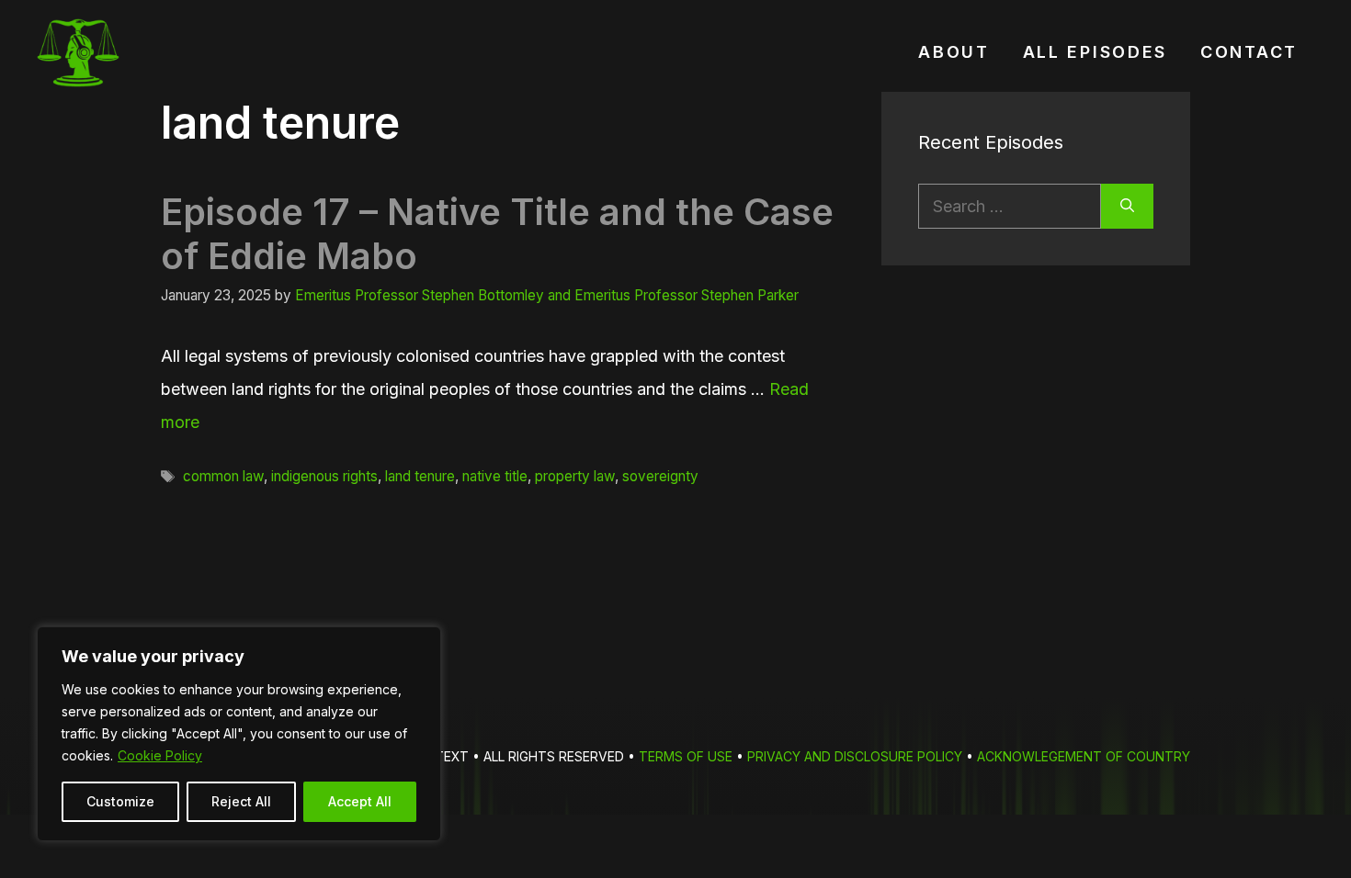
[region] (239, 733)
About (954, 52)
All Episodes (1095, 52)
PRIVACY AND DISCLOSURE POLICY (854, 756)
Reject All (241, 801)
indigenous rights (324, 476)
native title (495, 476)
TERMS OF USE (685, 756)
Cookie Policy (160, 755)
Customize (120, 801)
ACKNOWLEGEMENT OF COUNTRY (1083, 756)
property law (575, 476)
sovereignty (660, 476)
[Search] (1127, 206)
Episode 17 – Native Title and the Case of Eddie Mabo (497, 233)
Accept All (360, 801)
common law (223, 476)
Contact (1249, 52)
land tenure (420, 476)
